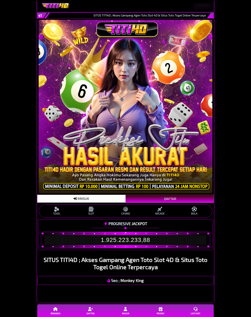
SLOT (91, 213)
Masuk (125, 313)
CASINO (125, 213)
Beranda (55, 313)
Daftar (90, 313)
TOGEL (56, 213)
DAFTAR (169, 199)
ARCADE (160, 213)
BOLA (194, 213)
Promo (160, 313)
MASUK (83, 198)
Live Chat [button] (195, 313)
